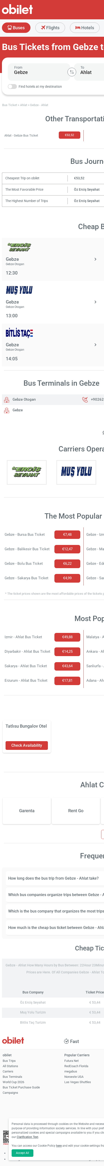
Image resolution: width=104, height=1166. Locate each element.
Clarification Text (27, 1137)
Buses (18, 27)
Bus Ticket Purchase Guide (21, 1087)
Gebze (17, 410)
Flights (52, 27)
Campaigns (10, 1092)
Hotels (87, 27)
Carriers (8, 1071)
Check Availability (26, 745)
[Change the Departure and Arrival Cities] (71, 72)
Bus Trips (9, 1061)
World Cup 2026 (13, 1082)
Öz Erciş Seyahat (87, 190)
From (18, 67)
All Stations (10, 1066)
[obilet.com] (29, 13)
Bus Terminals (12, 1077)
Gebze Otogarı (24, 399)
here (59, 1145)
